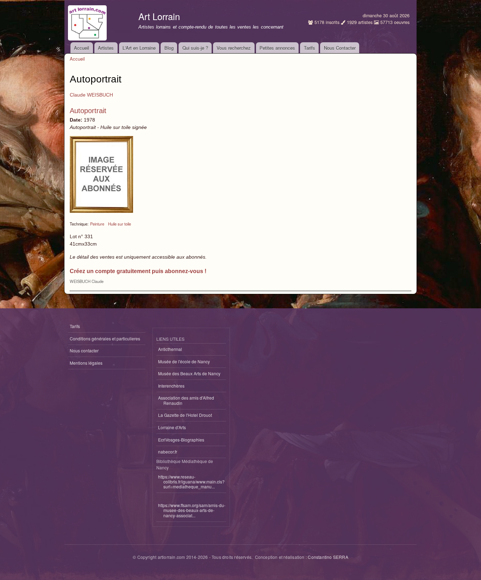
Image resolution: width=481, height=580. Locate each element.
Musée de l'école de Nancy (184, 361)
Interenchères (171, 386)
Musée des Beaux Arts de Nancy (189, 373)
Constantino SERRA (328, 557)
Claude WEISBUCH (91, 95)
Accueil (81, 47)
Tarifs (309, 47)
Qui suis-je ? (195, 47)
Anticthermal (170, 349)
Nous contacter (84, 350)
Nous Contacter (340, 47)
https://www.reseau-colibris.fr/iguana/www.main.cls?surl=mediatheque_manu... (191, 482)
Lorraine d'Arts (172, 427)
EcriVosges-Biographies (181, 440)
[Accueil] (88, 21)
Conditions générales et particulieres (105, 338)
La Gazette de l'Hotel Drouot (185, 415)
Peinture (97, 224)
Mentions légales (86, 363)
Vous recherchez (234, 47)
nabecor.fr (167, 452)
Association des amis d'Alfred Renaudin (186, 400)
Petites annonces (277, 47)
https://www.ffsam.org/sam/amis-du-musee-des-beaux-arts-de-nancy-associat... (191, 510)
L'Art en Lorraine (139, 47)
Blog (169, 47)
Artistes (106, 47)
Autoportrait (88, 111)
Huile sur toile (119, 224)
